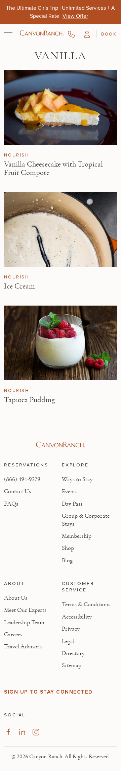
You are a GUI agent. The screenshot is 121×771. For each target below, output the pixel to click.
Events (69, 492)
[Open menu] (8, 34)
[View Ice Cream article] (60, 229)
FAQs (11, 504)
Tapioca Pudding (29, 400)
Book (109, 34)
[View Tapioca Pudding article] (60, 343)
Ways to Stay (77, 479)
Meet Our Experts (25, 610)
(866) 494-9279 (22, 479)
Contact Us (17, 492)
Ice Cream (19, 286)
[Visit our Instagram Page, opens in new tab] (36, 732)
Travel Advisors (23, 647)
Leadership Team (24, 623)
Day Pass (72, 504)
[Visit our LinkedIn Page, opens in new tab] (22, 732)
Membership (76, 536)
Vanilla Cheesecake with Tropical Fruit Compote (53, 168)
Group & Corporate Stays (86, 520)
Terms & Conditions (86, 604)
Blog (67, 561)
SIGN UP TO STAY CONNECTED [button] (48, 692)
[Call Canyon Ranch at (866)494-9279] (71, 34)
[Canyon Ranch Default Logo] (42, 33)
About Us (15, 598)
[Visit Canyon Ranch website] (60, 445)
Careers (13, 635)
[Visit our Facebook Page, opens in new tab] (8, 732)
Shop (68, 548)
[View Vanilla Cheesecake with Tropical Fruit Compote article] (60, 107)
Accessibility (77, 617)
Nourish (16, 155)
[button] (87, 34)
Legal (68, 641)
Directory (73, 653)
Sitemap (71, 665)
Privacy (71, 629)
